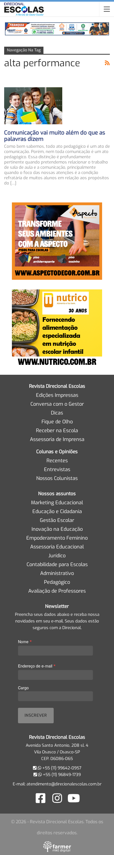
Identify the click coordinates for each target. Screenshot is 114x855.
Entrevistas (57, 469)
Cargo (23, 687)
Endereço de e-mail (37, 665)
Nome (25, 641)
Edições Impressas (57, 395)
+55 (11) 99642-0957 (61, 768)
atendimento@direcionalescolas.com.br (64, 784)
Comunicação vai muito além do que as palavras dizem (54, 136)
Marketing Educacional (57, 502)
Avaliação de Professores (57, 591)
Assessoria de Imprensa (57, 439)
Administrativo (57, 573)
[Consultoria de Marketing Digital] (57, 846)
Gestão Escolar (57, 520)
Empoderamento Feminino (57, 538)
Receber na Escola (57, 430)
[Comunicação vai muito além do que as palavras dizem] (33, 105)
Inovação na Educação (57, 529)
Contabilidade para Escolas (57, 564)
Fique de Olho (57, 421)
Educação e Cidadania (57, 511)
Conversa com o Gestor (57, 404)
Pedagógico (57, 582)
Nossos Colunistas (57, 478)
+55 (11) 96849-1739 (61, 774)
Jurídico (57, 555)
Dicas (57, 413)
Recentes (57, 460)
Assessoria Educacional (57, 546)
